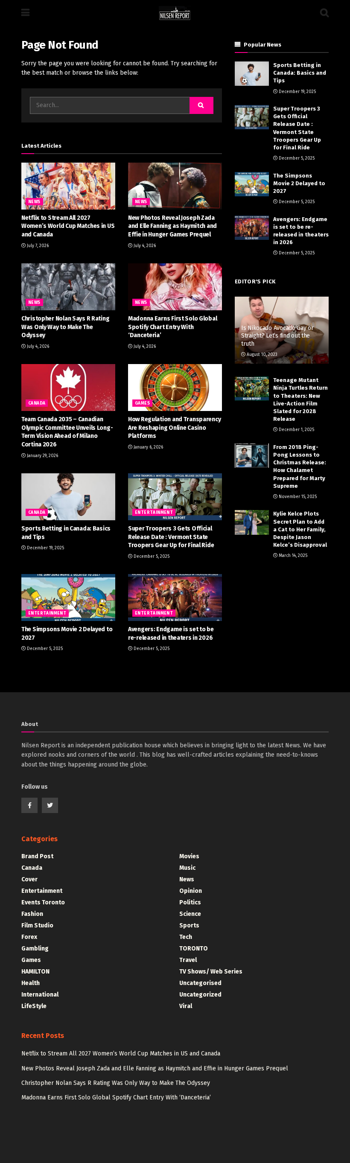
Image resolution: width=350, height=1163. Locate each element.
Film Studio (37, 925)
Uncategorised (200, 983)
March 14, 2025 (292, 555)
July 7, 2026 (37, 245)
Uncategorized (200, 994)
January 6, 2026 (147, 447)
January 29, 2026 (42, 455)
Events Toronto (43, 902)
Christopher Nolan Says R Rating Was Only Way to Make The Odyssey (65, 327)
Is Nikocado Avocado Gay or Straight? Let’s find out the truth (277, 335)
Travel (188, 960)
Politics (190, 902)
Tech (185, 937)
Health (30, 983)
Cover (29, 879)
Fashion (32, 914)
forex (29, 937)
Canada (36, 403)
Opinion (190, 891)
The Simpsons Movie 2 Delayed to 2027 (299, 183)
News (34, 201)
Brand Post (37, 856)
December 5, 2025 (150, 556)
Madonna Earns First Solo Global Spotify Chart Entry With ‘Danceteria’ (172, 327)
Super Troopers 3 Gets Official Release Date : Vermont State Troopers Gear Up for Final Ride (171, 537)
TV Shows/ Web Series (210, 971)
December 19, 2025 (45, 548)
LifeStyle (34, 1006)
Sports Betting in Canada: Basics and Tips (299, 73)
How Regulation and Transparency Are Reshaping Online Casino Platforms (174, 428)
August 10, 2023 (261, 354)
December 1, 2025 (295, 429)
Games (142, 403)
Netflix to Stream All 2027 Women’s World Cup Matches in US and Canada (67, 226)
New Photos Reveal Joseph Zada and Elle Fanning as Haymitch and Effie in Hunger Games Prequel (172, 226)
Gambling (35, 948)
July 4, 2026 (144, 245)
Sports (189, 925)
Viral (185, 1006)
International (39, 994)
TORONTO (193, 948)
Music (187, 868)
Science (190, 914)
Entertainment (154, 512)
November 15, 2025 (297, 496)
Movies (189, 856)
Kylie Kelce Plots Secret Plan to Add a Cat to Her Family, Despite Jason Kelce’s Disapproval (300, 529)
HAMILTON (35, 971)
